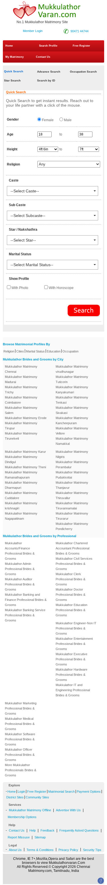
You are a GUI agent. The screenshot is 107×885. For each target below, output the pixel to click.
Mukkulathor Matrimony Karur (25, 451)
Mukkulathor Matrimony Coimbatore (21, 400)
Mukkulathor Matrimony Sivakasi (72, 410)
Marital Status (35, 351)
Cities (20, 351)
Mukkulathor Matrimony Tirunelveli (21, 436)
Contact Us (42, 56)
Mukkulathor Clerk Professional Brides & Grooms (70, 579)
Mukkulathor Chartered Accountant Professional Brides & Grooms (72, 548)
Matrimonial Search (61, 791)
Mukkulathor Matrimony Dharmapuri (21, 485)
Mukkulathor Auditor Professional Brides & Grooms (20, 584)
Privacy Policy (68, 850)
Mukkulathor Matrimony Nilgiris (72, 454)
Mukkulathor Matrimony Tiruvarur (72, 516)
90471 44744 (79, 31)
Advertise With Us (68, 810)
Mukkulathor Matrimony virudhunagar (72, 369)
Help (32, 830)
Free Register (81, 45)
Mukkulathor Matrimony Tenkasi (72, 400)
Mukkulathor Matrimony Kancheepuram (72, 420)
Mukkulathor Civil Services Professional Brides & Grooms (74, 564)
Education (53, 351)
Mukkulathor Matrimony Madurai (21, 379)
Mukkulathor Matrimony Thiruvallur (72, 495)
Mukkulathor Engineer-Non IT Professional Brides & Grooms (76, 628)
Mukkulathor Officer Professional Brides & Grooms (20, 755)
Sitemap (40, 837)
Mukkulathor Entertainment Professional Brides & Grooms (74, 644)
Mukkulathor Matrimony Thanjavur (72, 485)
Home (9, 45)
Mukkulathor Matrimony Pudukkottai (72, 475)
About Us (15, 850)
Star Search (12, 80)
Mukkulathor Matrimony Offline (30, 810)
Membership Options (22, 817)
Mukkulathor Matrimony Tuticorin (72, 379)
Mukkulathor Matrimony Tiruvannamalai (72, 505)
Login (21, 791)
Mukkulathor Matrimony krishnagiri (21, 505)
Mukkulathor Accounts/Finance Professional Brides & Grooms (20, 550)
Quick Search (13, 71)
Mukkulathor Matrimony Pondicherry (72, 526)
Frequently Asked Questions (79, 830)
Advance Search (48, 71)
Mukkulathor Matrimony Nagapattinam (21, 516)
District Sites (15, 797)
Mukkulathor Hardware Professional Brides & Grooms (71, 674)
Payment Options (89, 791)
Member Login (33, 31)
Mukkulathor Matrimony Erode (26, 418)
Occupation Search (83, 71)
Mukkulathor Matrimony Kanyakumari (72, 389)
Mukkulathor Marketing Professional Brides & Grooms (21, 708)
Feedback (47, 830)
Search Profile (48, 45)
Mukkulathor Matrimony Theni (25, 467)
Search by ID (46, 80)
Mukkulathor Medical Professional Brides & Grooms (20, 724)
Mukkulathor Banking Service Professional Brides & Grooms (25, 615)
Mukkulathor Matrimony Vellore (72, 430)
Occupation (70, 351)
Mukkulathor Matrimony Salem (21, 410)
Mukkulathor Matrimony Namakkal (72, 441)
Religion (8, 351)
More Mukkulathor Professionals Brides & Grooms (20, 770)
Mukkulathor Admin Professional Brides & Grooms (20, 569)
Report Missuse (19, 837)
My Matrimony (14, 56)
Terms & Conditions (40, 850)
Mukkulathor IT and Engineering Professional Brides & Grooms (73, 690)
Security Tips (92, 850)
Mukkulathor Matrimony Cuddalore (21, 495)
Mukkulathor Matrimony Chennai (21, 369)
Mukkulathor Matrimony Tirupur (21, 425)
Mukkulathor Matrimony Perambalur (72, 464)
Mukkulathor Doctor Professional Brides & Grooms (70, 594)
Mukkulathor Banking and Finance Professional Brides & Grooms (26, 600)
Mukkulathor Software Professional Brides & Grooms (20, 739)
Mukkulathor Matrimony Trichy (21, 389)
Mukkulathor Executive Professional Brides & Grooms (71, 659)
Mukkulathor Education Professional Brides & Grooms (71, 610)
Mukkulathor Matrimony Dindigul (21, 459)
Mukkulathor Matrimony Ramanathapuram (21, 475)
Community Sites (37, 797)
